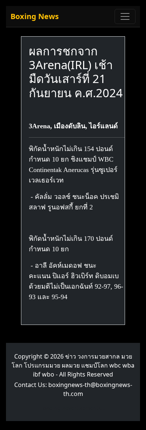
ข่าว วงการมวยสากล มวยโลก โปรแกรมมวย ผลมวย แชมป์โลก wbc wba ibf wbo (73, 365)
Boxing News (34, 16)
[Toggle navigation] (125, 16)
